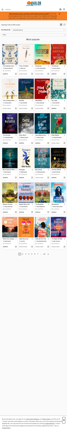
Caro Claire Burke (41, 68)
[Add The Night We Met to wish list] (64, 247)
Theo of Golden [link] (24, 66)
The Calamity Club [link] (8, 66)
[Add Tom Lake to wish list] (64, 108)
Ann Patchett (24, 102)
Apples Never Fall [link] (24, 204)
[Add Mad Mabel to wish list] (48, 108)
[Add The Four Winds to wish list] (64, 178)
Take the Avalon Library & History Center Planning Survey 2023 (29, 14)
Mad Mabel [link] (38, 100)
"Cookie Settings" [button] (49, 423)
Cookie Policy (6, 428)
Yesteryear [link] (38, 66)
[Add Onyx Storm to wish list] (32, 143)
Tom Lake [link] (54, 100)
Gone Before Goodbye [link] (41, 135)
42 (44, 254)
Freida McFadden (8, 137)
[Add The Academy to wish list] (48, 212)
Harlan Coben (40, 137)
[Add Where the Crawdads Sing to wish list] (16, 247)
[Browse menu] (64, 9)
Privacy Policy (46, 419)
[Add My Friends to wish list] (48, 178)
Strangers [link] (22, 170)
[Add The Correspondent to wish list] (16, 108)
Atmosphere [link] (55, 204)
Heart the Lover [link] (23, 239)
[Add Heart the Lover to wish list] (32, 247)
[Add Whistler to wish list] (32, 108)
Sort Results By (5, 30)
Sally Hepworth (40, 102)
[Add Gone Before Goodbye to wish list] (48, 143)
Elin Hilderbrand (41, 206)
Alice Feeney (7, 172)
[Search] (2, 9)
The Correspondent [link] (8, 100)
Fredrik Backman (41, 172)
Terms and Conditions (32, 419)
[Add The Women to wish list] (64, 74)
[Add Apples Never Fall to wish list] (32, 212)
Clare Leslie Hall (8, 206)
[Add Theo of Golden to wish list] (32, 74)
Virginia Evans (7, 102)
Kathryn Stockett (8, 68)
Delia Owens (7, 241)
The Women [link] (55, 66)
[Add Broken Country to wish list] (16, 212)
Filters (4, 35)
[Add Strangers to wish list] (32, 178)
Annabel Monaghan (41, 241)
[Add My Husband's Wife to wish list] (16, 178)
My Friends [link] (38, 170)
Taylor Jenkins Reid (57, 206)
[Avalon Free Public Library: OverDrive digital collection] (33, 4)
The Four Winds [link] (56, 170)
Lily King (23, 241)
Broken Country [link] (7, 204)
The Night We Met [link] (57, 239)
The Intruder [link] (6, 135)
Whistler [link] (21, 100)
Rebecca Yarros (24, 137)
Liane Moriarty (24, 206)
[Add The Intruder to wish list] (16, 143)
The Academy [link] (39, 204)
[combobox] (30, 9)
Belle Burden (24, 172)
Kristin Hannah (56, 68)
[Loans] (60, 10)
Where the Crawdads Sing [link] (9, 239)
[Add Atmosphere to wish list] (64, 212)
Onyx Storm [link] (22, 135)
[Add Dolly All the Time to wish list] (48, 247)
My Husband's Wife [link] (8, 170)
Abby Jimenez (56, 241)
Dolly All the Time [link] (40, 239)
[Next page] (48, 254)
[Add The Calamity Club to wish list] (16, 74)
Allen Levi (23, 68)
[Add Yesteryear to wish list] (48, 74)
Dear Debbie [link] (55, 135)
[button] (61, 25)
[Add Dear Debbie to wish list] (64, 143)
